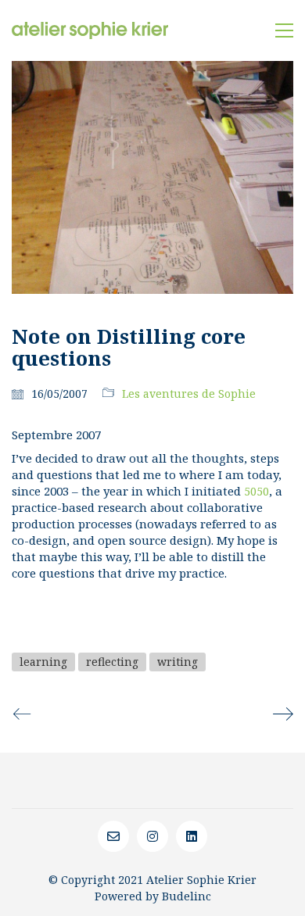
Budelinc (186, 896)
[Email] (113, 836)
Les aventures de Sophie (189, 393)
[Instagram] (152, 836)
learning (43, 661)
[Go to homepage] (90, 30)
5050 (256, 491)
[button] (284, 30)
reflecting (112, 661)
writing (177, 661)
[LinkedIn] (191, 836)
